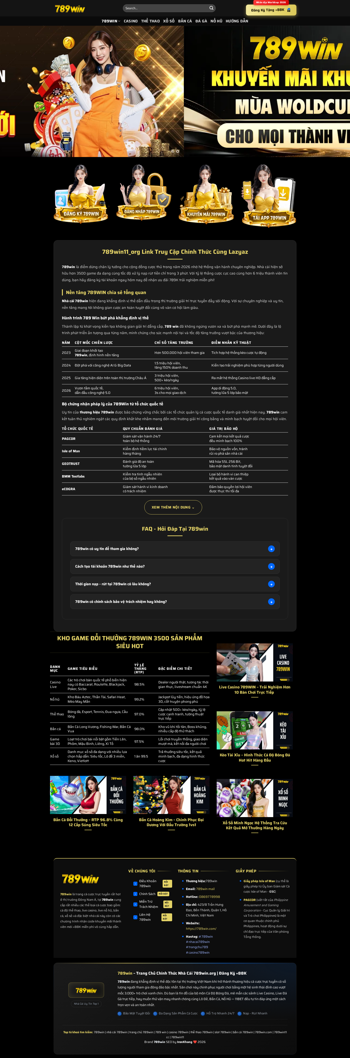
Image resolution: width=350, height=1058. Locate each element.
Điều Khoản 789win (154, 884)
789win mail (205, 888)
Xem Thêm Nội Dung (173, 507)
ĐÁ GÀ (201, 21)
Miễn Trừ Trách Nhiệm (154, 904)
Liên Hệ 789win (153, 917)
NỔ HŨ (216, 21)
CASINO (131, 21)
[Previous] (13, 91)
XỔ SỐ (169, 21)
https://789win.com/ (201, 928)
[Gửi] (211, 8)
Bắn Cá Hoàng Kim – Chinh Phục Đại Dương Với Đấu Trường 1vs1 (171, 822)
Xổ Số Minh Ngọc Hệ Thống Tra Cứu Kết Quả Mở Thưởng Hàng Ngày (255, 825)
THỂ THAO (150, 21)
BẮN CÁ (185, 21)
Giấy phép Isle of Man (259, 881)
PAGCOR (250, 899)
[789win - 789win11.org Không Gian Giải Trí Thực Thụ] (85, 8)
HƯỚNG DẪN (237, 21)
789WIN (109, 21)
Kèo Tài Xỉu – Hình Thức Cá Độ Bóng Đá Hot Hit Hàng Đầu (255, 758)
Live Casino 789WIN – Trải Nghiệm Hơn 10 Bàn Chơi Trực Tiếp (254, 690)
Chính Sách (153, 893)
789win (66, 894)
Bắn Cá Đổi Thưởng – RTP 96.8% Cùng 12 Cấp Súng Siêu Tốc (88, 822)
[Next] (337, 91)
